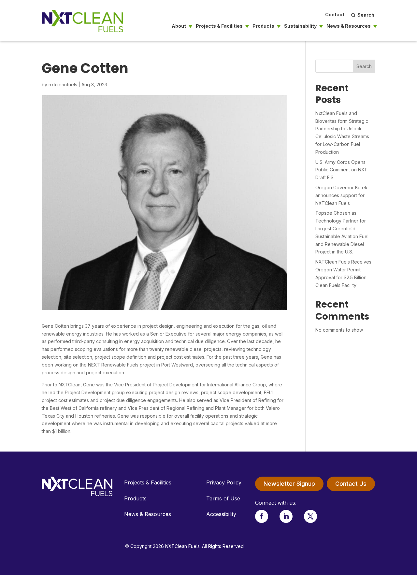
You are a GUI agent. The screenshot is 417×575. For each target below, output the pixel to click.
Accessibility (221, 514)
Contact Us (351, 483)
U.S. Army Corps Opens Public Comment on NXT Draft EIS (341, 169)
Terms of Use (223, 498)
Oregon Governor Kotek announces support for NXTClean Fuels (341, 195)
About (179, 26)
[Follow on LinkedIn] (286, 516)
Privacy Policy (223, 482)
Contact (334, 14)
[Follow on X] (310, 516)
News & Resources (348, 26)
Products (263, 26)
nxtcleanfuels (63, 84)
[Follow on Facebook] (261, 516)
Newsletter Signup (289, 483)
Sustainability (300, 26)
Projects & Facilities (219, 26)
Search (364, 66)
